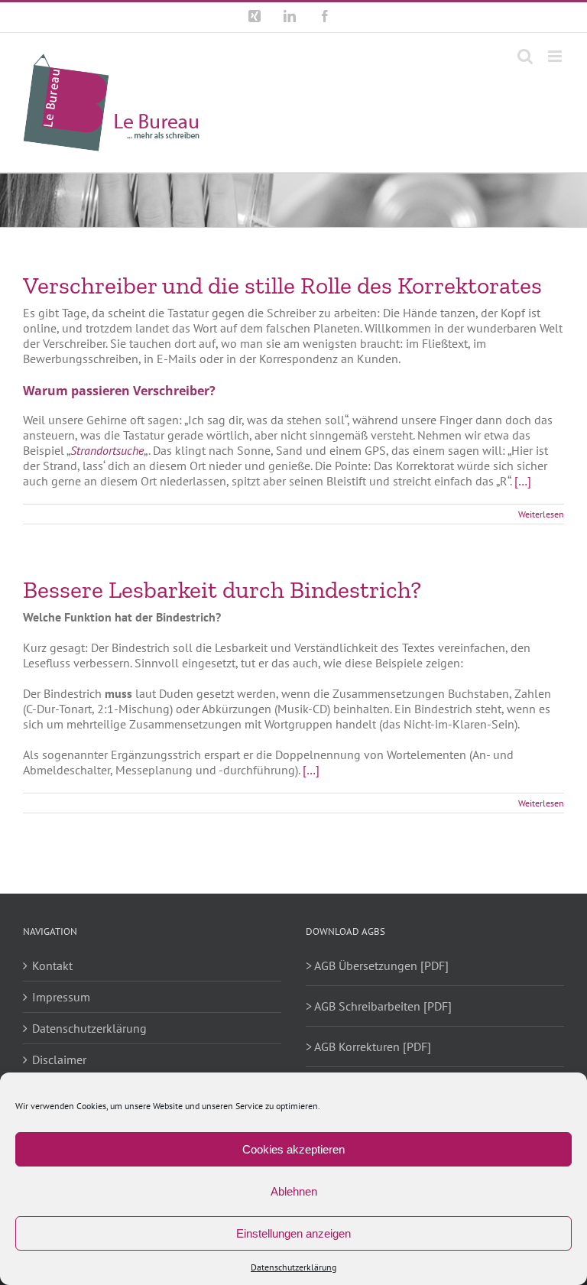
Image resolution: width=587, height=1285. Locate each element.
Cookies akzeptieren (293, 1149)
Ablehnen (294, 1191)
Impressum (61, 996)
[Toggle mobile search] (525, 56)
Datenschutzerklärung (293, 1267)
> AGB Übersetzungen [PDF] (377, 965)
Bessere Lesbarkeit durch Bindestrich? (222, 589)
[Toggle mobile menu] (556, 56)
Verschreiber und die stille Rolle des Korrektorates (282, 285)
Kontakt (52, 965)
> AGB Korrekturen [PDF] (368, 1046)
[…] (522, 480)
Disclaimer (59, 1059)
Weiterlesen (541, 514)
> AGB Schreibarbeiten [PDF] (379, 1006)
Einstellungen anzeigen (293, 1233)
